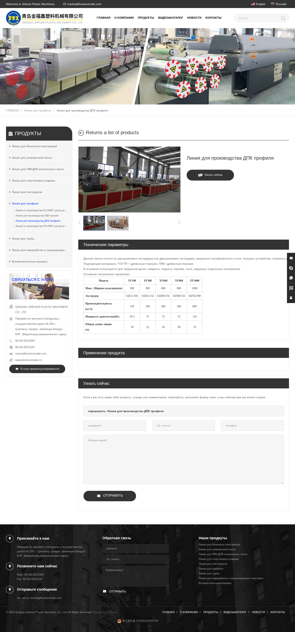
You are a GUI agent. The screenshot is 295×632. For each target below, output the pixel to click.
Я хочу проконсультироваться (39, 368)
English (260, 4)
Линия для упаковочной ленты (32, 157)
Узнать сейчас (213, 174)
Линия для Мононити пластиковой (34, 146)
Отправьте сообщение (37, 589)
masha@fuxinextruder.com (84, 4)
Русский (281, 4)
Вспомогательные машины (29, 261)
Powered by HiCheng (105, 612)
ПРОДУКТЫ (146, 17)
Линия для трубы (23, 238)
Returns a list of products (112, 132)
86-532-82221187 (25, 347)
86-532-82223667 (25, 340)
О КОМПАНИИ (124, 17)
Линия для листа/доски (27, 192)
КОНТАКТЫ (213, 17)
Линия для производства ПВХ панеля (36, 215)
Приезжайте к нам (33, 538)
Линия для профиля (37, 110)
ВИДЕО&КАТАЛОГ (170, 17)
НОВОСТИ (194, 17)
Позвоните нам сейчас (37, 566)
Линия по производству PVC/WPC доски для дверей (42, 226)
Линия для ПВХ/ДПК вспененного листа (38, 169)
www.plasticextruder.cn (28, 359)
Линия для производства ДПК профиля (82, 110)
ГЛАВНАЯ (103, 17)
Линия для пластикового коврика (33, 180)
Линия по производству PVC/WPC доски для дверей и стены (42, 210)
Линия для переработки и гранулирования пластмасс (40, 250)
